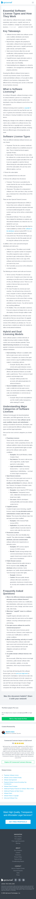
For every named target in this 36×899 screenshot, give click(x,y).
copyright (27, 108)
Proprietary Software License (11, 775)
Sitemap (18, 843)
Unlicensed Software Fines (10, 798)
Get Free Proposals (18, 822)
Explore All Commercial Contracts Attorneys (18, 762)
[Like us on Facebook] (15, 880)
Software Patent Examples (10, 786)
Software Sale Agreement (10, 780)
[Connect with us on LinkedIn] (23, 880)
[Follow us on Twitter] (19, 880)
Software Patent (8, 793)
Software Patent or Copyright (11, 795)
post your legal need (22, 673)
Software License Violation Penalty (13, 777)
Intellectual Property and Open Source (13, 791)
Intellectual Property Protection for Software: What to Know (19, 788)
